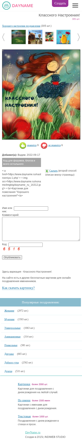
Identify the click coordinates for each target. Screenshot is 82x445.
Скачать (53, 170)
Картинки (24, 384)
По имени (24, 400)
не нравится (54, 145)
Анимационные (12, 336)
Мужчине (9, 319)
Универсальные (12, 328)
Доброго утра (11, 362)
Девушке (9, 353)
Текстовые (24, 416)
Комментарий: (8, 215)
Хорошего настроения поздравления (21, 25)
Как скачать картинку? (18, 288)
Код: (4, 244)
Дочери (8, 371)
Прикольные (10, 345)
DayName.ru (32, 432)
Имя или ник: (7, 210)
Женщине (9, 310)
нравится (32, 145)
